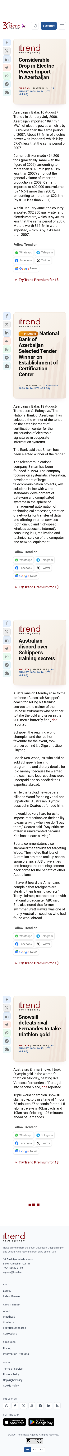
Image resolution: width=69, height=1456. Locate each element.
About (6, 1311)
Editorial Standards (14, 1327)
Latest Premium (12, 1296)
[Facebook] (15, 1405)
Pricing (7, 1348)
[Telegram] (40, 1405)
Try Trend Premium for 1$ (38, 280)
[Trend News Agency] (14, 1237)
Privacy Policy (11, 1374)
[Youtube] (31, 1405)
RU (41, 1449)
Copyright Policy (12, 1380)
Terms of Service (12, 1368)
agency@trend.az (12, 1272)
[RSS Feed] (57, 1405)
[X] (23, 1405)
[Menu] (62, 26)
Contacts (8, 1322)
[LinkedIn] (48, 1405)
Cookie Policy (11, 1385)
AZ (34, 1449)
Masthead (9, 1316)
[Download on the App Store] (14, 1422)
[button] (6, 42)
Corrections (10, 1333)
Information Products (16, 1353)
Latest (7, 1290)
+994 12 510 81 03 (13, 1267)
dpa (55, 720)
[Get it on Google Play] (41, 1422)
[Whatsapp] (6, 1405)
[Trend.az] (14, 25)
